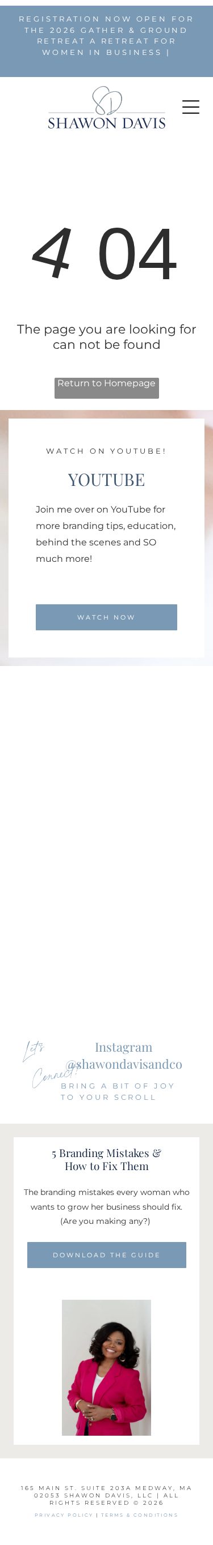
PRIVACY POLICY (64, 1515)
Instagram (124, 1046)
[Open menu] (190, 107)
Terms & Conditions (139, 1515)
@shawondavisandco (123, 1063)
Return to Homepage (106, 383)
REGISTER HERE (106, 62)
